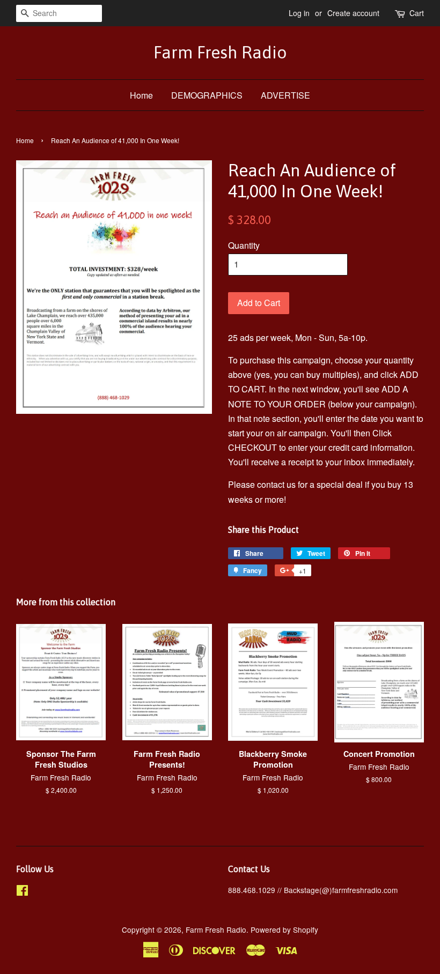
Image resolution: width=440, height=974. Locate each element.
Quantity (244, 245)
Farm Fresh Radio (220, 52)
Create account (353, 13)
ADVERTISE (285, 95)
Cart (416, 13)
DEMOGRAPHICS (207, 95)
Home (141, 95)
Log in (299, 13)
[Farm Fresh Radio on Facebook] (22, 892)
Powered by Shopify (284, 929)
